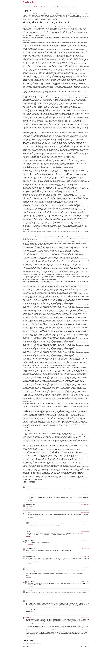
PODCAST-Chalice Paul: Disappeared (41, 6)
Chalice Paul (30, 2)
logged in (31, 643)
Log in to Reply (28, 489)
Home (25, 6)
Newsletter (74, 6)
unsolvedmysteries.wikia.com (82, 412)
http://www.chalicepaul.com (51, 605)
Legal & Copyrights (55, 6)
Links (62, 6)
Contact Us (67, 6)
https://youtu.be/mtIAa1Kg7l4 (32, 561)
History (29, 6)
